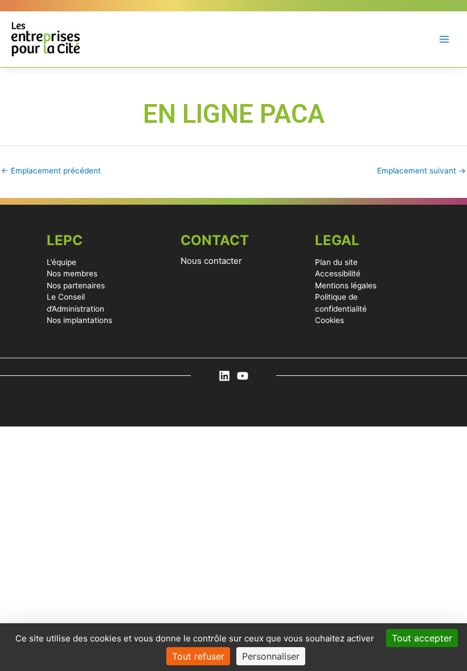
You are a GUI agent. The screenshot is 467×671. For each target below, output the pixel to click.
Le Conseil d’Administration (75, 302)
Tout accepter (422, 638)
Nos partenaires (76, 285)
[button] (233, 260)
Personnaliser (271, 656)
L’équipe (61, 262)
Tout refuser (198, 656)
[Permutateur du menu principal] (444, 39)
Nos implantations (79, 320)
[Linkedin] (224, 376)
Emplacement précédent (51, 170)
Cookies (329, 320)
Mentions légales (345, 285)
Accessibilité (338, 273)
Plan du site (336, 262)
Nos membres (72, 273)
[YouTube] (242, 376)
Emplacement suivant (421, 170)
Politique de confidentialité (341, 302)
